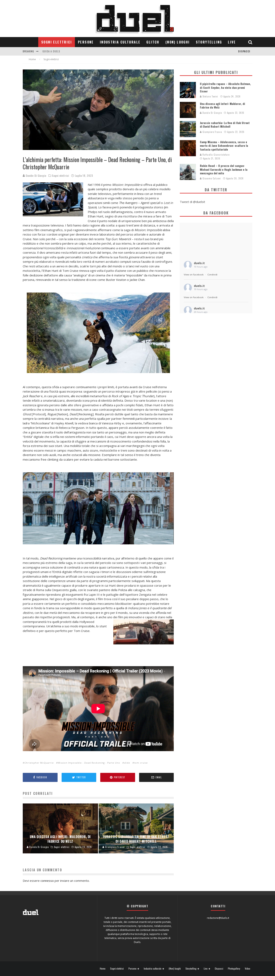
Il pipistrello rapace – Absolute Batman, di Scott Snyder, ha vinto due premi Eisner (225, 87)
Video (247, 968)
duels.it (199, 263)
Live (232, 42)
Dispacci (244, 51)
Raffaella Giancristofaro (216, 154)
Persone (86, 42)
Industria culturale (120, 42)
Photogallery (234, 968)
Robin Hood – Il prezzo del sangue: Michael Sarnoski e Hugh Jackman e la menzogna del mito (223, 169)
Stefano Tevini (210, 96)
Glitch (152, 42)
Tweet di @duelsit (192, 202)
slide (127, 762)
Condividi (212, 274)
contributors (51, 55)
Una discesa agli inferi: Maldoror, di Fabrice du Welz (222, 105)
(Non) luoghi (177, 42)
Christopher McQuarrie (39, 762)
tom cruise (141, 762)
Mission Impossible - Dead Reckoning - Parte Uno (89, 762)
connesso (47, 881)
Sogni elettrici (56, 42)
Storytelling (209, 42)
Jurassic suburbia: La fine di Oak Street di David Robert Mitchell (225, 124)
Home (102, 968)
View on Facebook (194, 274)
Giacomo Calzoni (211, 178)
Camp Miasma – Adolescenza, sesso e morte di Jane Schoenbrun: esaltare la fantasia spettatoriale (224, 145)
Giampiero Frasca (212, 131)
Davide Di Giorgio (35, 175)
